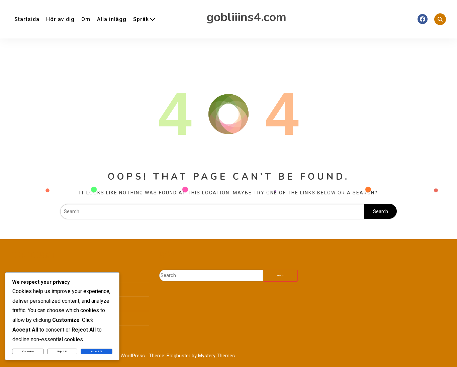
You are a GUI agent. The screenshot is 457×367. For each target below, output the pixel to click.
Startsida (26, 19)
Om (85, 19)
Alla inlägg (111, 19)
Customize (28, 351)
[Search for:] (212, 211)
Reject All (62, 351)
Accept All (96, 351)
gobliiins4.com (246, 17)
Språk (141, 19)
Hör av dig (60, 19)
